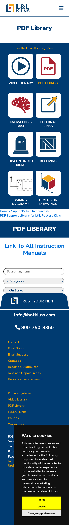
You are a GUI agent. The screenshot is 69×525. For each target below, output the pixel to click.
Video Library (21, 83)
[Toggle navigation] (61, 8)
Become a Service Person (25, 379)
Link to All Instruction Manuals (34, 249)
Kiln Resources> (38, 211)
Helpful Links (17, 412)
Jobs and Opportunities (24, 373)
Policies (13, 418)
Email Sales (16, 348)
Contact (13, 342)
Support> (18, 211)
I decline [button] (41, 506)
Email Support (18, 355)
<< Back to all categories (34, 48)
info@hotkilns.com (34, 315)
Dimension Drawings (48, 202)
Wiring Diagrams (20, 202)
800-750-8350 (37, 327)
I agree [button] (41, 499)
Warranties (16, 424)
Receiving (48, 161)
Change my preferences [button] (41, 513)
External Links (48, 124)
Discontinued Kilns (21, 163)
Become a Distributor (23, 367)
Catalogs (14, 361)
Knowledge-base (21, 124)
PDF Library (48, 83)
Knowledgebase (19, 393)
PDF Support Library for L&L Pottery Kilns (30, 216)
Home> (5, 211)
